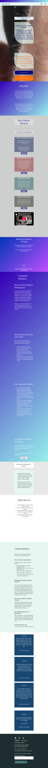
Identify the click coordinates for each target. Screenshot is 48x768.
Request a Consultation (24, 458)
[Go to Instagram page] (19, 738)
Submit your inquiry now (21, 762)
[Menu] (45, 3)
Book (24, 208)
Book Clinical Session (24, 72)
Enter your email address (19, 755)
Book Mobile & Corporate (24, 78)
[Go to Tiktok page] (23, 738)
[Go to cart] (41, 4)
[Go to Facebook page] (15, 738)
